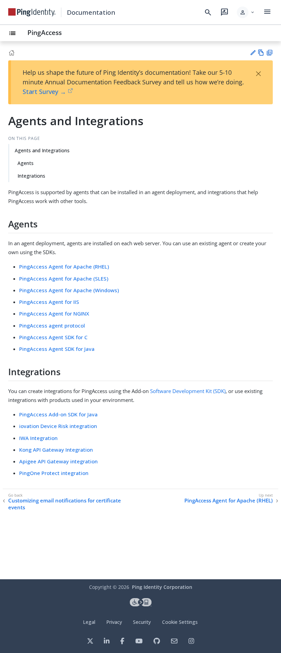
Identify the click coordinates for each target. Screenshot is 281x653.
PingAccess (44, 32)
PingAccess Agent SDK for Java (57, 348)
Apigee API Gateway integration (58, 461)
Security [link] (142, 622)
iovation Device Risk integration (58, 426)
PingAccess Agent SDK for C (53, 337)
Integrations (31, 176)
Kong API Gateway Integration (56, 449)
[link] (32, 12)
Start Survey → (44, 91)
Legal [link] (89, 622)
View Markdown (261, 52)
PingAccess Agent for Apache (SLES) (63, 278)
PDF (269, 52)
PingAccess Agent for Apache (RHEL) (64, 266)
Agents (25, 163)
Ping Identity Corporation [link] (162, 587)
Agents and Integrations (42, 150)
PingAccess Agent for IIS (49, 301)
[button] (246, 12)
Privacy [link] (114, 622)
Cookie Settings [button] (180, 622)
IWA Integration (38, 438)
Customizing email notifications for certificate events (64, 504)
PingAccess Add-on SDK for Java (58, 414)
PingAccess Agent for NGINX (54, 313)
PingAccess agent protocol (52, 325)
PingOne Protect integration (53, 473)
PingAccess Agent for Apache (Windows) (69, 290)
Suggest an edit (252, 52)
